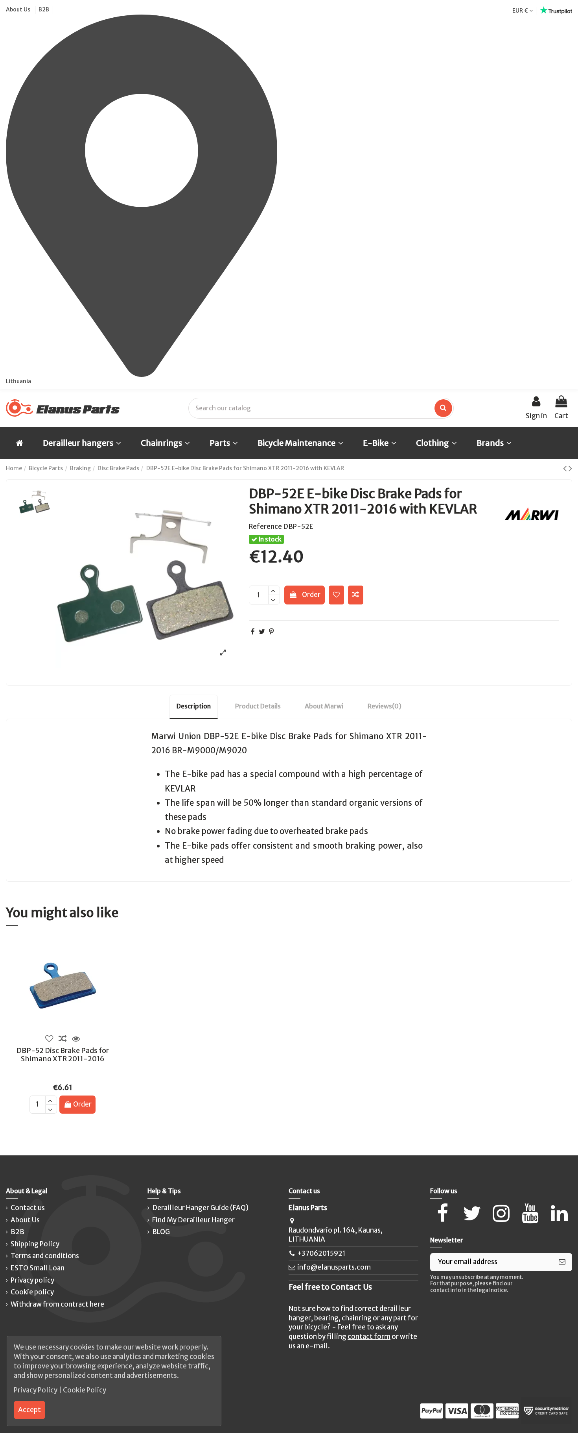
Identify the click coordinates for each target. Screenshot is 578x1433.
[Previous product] (566, 468)
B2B (44, 9)
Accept (29, 1409)
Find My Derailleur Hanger (193, 1220)
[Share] (253, 631)
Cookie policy (32, 1292)
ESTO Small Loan (37, 1268)
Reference (265, 526)
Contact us (28, 1207)
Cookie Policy (84, 1390)
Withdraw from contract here (57, 1304)
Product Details (258, 706)
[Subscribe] (562, 1262)
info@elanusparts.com (334, 1267)
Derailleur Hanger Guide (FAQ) (200, 1207)
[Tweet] (262, 631)
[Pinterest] (271, 631)
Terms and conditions (45, 1255)
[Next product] (570, 468)
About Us (18, 9)
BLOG (161, 1231)
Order (311, 594)
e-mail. (318, 1346)
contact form (369, 1336)
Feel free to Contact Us (330, 1287)
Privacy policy (32, 1280)
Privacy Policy (36, 1390)
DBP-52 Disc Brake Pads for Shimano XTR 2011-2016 (63, 1055)
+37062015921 (321, 1253)
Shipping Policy (35, 1244)
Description (194, 706)
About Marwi (324, 706)
